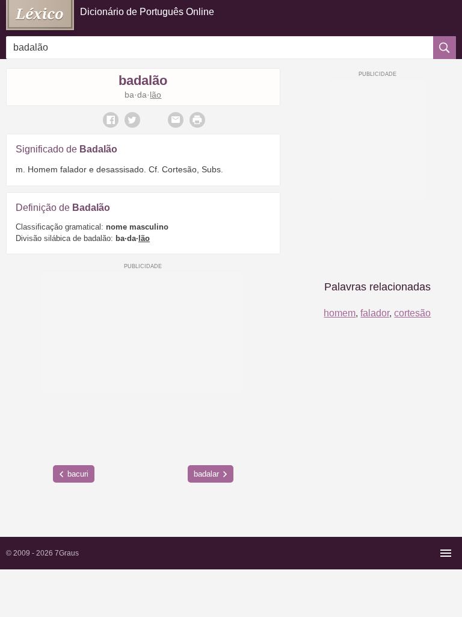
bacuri (77, 473)
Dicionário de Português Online (147, 12)
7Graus (67, 553)
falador (374, 313)
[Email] (175, 120)
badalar (206, 473)
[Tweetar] (132, 120)
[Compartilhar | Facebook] (111, 120)
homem (340, 313)
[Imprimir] (197, 120)
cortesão (412, 313)
